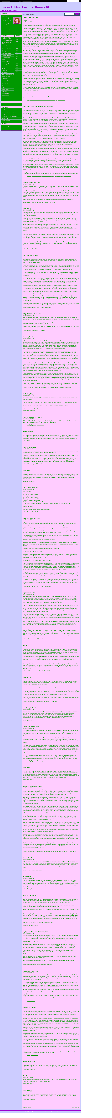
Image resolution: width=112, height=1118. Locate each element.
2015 (17, 56)
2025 (17, 37)
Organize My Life (5, 81)
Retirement (4, 91)
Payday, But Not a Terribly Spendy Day (35, 932)
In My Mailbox (27, 470)
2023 (17, 41)
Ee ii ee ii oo (4, 46)
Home (24, 14)
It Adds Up (26, 20)
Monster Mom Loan (6, 76)
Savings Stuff (27, 677)
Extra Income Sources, (32, 330)
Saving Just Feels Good (30, 971)
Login (20, 0)
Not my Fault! (5, 78)
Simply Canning (5, 118)
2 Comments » (48, 586)
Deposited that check (29, 593)
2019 (17, 48)
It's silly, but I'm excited (30, 858)
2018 (17, 50)
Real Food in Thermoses (30, 255)
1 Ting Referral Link (6, 109)
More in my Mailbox (29, 1061)
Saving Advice (56, 1111)
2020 (17, 46)
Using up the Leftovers (30, 447)
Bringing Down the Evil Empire (6, 43)
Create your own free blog (28, 0)
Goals (3, 59)
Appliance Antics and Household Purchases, (38, 100)
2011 (17, 63)
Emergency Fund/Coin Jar (7, 48)
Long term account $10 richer (32, 786)
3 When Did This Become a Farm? (9, 112)
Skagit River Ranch (6, 120)
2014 (17, 58)
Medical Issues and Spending (8, 74)
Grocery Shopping (6, 61)
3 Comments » (53, 701)
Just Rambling (5, 68)
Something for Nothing (30, 708)
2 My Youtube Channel (6, 110)
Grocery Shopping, (49, 176)
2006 (17, 71)
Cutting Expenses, (32, 202)
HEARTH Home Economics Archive (9, 114)
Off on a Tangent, (40, 761)
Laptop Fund (4, 70)
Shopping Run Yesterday (31, 337)
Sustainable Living (5, 95)
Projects (3, 85)
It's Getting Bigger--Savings (32, 394)
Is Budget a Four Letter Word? (6, 66)
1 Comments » (67, 176)
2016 (17, 54)
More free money (28, 1076)
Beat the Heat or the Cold (7, 40)
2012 (17, 61)
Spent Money (27, 209)
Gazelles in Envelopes (6, 57)
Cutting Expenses (5, 45)
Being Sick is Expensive (30, 488)
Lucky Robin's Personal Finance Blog (9, 104)
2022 (17, 43)
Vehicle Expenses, (40, 176)
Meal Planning (5, 72)
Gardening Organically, (54, 851)
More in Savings (28, 431)
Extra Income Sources (6, 53)
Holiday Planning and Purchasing (6, 64)
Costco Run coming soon (31, 726)
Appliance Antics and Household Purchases (6, 38)
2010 (17, 65)
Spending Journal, (31, 176)
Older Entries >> (75, 1107)
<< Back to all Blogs (6, 0)
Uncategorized (5, 98)
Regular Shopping (5, 89)
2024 (17, 39)
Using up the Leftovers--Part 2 (32, 417)
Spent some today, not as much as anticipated (38, 106)
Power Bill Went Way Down (31, 518)
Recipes (3, 87)
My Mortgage (27, 876)
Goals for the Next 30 (29, 895)
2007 (17, 69)
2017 (17, 52)
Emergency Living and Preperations (6, 51)
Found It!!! (26, 645)
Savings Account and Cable (31, 182)
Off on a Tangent (5, 80)
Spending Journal (5, 93)
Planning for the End (29, 1007)
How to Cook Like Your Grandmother (9, 116)
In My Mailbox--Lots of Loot (32, 314)
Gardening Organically (6, 55)
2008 (17, 67)
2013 (17, 60)
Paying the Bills (5, 83)
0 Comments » (61, 100)
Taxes (3, 97)
